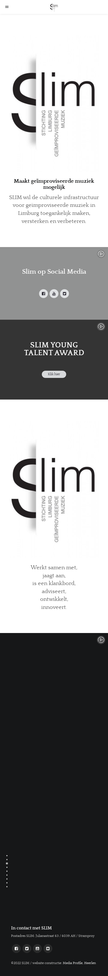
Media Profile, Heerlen (79, 963)
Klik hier (54, 374)
